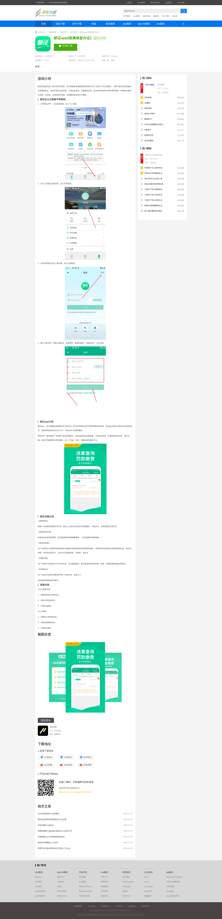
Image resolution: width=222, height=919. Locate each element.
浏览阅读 (165, 92)
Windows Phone (85, 886)
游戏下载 (60, 23)
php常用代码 (40, 891)
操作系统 (146, 16)
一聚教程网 (51, 32)
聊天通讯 (180, 124)
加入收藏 (180, 3)
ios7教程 (82, 882)
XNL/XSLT (127, 896)
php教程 (127, 23)
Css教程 (136, 16)
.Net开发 (60, 882)
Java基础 (170, 891)
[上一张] (61, 678)
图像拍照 (180, 98)
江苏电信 (68, 757)
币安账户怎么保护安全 (153, 168)
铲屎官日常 (148, 135)
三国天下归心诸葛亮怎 (153, 189)
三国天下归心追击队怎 (153, 195)
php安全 (38, 882)
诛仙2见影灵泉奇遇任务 (153, 184)
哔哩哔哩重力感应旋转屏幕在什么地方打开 (55, 831)
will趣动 (147, 103)
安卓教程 (82, 877)
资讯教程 (110, 23)
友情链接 (132, 906)
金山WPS (148, 891)
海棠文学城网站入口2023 (48, 842)
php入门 (38, 877)
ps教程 (129, 3)
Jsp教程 (168, 3)
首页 (43, 23)
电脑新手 (148, 896)
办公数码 (148, 872)
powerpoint (148, 886)
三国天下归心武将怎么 (153, 200)
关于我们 (91, 906)
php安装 (38, 886)
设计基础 (126, 877)
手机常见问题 (84, 896)
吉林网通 (68, 765)
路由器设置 (155, 3)
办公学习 (180, 130)
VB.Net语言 (61, 891)
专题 (93, 23)
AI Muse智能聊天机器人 (154, 124)
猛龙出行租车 (149, 114)
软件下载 (77, 23)
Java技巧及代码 (172, 896)
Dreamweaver (128, 882)
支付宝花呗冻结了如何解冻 (48, 814)
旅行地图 (180, 114)
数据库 (156, 16)
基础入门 (60, 877)
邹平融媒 (160, 85)
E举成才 (147, 130)
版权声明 (145, 906)
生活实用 (73, 32)
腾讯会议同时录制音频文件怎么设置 (52, 819)
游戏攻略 (153, 163)
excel (146, 882)
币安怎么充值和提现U (154, 155)
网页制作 (127, 872)
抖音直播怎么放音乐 (46, 825)
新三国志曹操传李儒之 (153, 211)
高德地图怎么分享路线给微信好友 (51, 837)
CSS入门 (104, 877)
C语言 (59, 886)
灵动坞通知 (148, 141)
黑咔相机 (53, 727)
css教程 (160, 23)
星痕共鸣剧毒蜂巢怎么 (153, 205)
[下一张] (109, 678)
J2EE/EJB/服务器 (173, 882)
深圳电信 (87, 757)
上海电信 (48, 757)
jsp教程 (169, 872)
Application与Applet (174, 877)
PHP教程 (126, 16)
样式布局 (104, 891)
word (146, 877)
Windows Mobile (85, 891)
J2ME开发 (170, 886)
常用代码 (104, 882)
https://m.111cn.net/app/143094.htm (75, 792)
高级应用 (104, 896)
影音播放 (180, 119)
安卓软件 (63, 32)
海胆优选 (148, 108)
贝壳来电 (148, 97)
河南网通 (87, 765)
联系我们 (105, 906)
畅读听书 (148, 119)
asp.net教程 (144, 23)
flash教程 (141, 3)
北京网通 (48, 765)
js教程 (125, 891)
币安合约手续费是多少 (153, 173)
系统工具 (180, 141)
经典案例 (104, 886)
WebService (62, 896)
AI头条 (174, 16)
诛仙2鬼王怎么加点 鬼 (153, 179)
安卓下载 (165, 16)
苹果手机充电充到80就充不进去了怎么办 (54, 848)
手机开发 (83, 872)
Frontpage (127, 886)
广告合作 (118, 906)
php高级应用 (40, 896)
